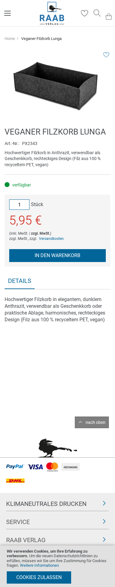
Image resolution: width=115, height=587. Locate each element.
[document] (57, 566)
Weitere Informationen (39, 565)
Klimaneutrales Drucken (46, 503)
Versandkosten (51, 239)
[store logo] (52, 13)
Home (10, 38)
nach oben (95, 422)
